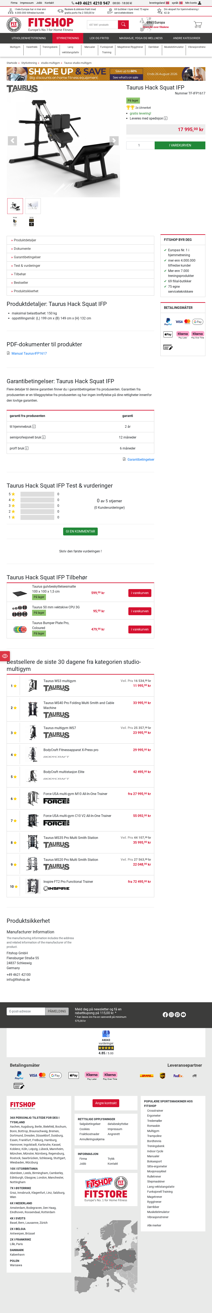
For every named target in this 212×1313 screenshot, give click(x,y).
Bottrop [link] (23, 1131)
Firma (14, 2)
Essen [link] (14, 1140)
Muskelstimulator (158, 1212)
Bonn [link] (13, 1131)
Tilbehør (20, 274)
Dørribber (153, 1207)
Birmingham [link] (40, 1173)
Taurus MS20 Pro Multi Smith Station (70, 860)
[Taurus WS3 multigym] (33, 685)
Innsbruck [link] (23, 1193)
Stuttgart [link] (59, 1158)
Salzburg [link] (58, 1193)
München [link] (16, 1153)
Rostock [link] (15, 1158)
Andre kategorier (186, 38)
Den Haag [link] (49, 1208)
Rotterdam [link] (48, 1212)
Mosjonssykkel (156, 1171)
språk (175, 2)
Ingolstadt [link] (30, 1144)
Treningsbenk (155, 1146)
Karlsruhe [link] (44, 1144)
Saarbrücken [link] (30, 1158)
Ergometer (154, 1115)
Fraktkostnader (89, 1134)
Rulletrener (154, 1176)
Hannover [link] (16, 1144)
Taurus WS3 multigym (59, 681)
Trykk (111, 1159)
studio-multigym (50, 62)
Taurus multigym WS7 (59, 728)
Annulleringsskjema (92, 1139)
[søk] (123, 24)
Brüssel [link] (30, 1233)
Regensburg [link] (56, 1153)
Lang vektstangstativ (161, 1187)
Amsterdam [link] (17, 1208)
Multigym (153, 1131)
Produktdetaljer (25, 240)
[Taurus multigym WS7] (33, 732)
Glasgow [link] (30, 1177)
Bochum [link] (60, 1126)
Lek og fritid (99, 38)
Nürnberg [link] (41, 1153)
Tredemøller (154, 1121)
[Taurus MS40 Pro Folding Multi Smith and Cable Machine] (33, 709)
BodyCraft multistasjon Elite (63, 772)
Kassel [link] (56, 1144)
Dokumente (22, 249)
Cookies (85, 1129)
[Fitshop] (43, 24)
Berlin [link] (38, 1126)
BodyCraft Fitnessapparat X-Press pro (70, 750)
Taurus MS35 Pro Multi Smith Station (70, 838)
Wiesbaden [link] (17, 1162)
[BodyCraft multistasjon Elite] (33, 776)
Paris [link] (19, 1244)
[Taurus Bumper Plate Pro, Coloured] (20, 629)
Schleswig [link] (45, 1158)
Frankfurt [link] (25, 1140)
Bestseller (21, 283)
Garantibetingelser (27, 257)
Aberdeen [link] (16, 1173)
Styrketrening (68, 38)
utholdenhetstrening (29, 38)
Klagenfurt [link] (38, 1193)
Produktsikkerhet (26, 291)
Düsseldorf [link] (43, 1135)
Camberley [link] (56, 1173)
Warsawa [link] (16, 1265)
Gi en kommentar (80, 531)
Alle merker (154, 1225)
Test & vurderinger (27, 266)
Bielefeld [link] (48, 1126)
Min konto (191, 2)
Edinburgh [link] (16, 1177)
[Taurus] (22, 89)
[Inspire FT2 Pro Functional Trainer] (33, 886)
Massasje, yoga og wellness (141, 38)
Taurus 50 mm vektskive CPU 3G (56, 607)
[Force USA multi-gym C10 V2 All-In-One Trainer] (33, 820)
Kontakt (49, 2)
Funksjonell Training (160, 1191)
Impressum (27, 2)
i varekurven (180, 145)
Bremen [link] (54, 1131)
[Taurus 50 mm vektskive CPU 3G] (20, 611)
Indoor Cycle (155, 1151)
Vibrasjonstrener (158, 1217)
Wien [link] (13, 1197)
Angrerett (114, 1134)
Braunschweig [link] (38, 1131)
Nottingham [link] (17, 1182)
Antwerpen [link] (17, 1233)
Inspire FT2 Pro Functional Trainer (68, 882)
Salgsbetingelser (90, 1124)
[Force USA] (56, 801)
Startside (12, 62)
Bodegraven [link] (34, 1208)
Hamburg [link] (50, 1140)
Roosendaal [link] (32, 1212)
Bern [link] (21, 1223)
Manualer (153, 1156)
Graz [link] (13, 1193)
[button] (15, 206)
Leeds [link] (27, 1173)
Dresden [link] (29, 1135)
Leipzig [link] (33, 1149)
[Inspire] (56, 889)
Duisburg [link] (57, 1135)
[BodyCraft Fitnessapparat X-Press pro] (33, 754)
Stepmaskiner (156, 1181)
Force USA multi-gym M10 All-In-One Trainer (75, 794)
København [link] (17, 1254)
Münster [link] (28, 1153)
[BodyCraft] (56, 757)
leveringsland (157, 2)
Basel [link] (13, 1223)
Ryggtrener (154, 1202)
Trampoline (154, 1136)
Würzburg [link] (31, 1162)
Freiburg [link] (37, 1140)
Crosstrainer (155, 1110)
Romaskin (153, 1126)
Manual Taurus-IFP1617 (29, 353)
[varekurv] (199, 24)
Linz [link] (49, 1193)
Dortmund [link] (16, 1135)
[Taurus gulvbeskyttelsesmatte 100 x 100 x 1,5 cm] (20, 593)
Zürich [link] (44, 1223)
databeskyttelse (118, 1124)
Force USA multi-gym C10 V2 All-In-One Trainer (77, 816)
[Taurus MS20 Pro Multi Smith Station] (33, 864)
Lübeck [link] (43, 1149)
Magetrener (154, 1197)
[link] (168, 321)
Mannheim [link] (56, 1149)
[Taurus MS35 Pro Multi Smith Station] (33, 842)
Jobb (39, 2)
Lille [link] (12, 1244)
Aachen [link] (15, 1126)
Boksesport (154, 1161)
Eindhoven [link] (16, 1212)
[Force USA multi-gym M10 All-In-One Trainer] (33, 798)
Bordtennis (154, 1141)
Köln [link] (24, 1149)
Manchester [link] (55, 1177)
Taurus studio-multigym (78, 62)
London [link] (42, 1177)
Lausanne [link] (31, 1223)
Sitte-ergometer (157, 1166)
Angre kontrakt (106, 1103)
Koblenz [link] (15, 1149)
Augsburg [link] (27, 1126)
